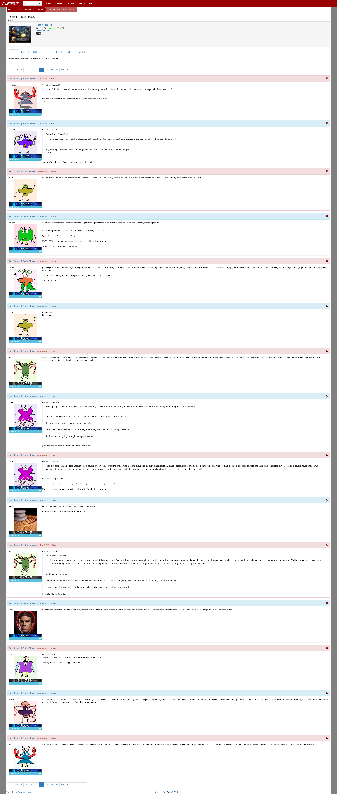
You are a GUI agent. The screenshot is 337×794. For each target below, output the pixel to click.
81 (57, 70)
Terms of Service (24, 792)
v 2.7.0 (173, 792)
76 (31, 70)
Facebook (40, 9)
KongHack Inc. (160, 792)
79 (47, 70)
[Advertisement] (98, 10)
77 (36, 70)
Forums (17, 9)
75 (26, 70)
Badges (70, 52)
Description (82, 52)
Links (48, 52)
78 (41, 70)
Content (92, 3)
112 (74, 70)
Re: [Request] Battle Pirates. (22, 78)
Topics (59, 52)
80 (52, 70)
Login (59, 3)
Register (71, 3)
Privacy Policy (11, 792)
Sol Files (37, 52)
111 (68, 70)
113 (80, 70)
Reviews (25, 52)
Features (49, 3)
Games (81, 3)
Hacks (14, 52)
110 (62, 70)
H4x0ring (28, 9)
